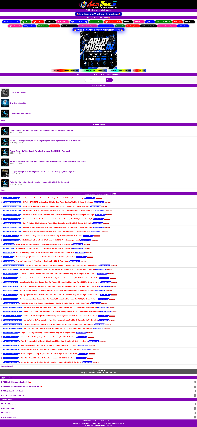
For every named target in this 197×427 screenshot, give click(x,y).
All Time (113, 372)
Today (83, 372)
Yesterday (91, 372)
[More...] (3, 120)
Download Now (90, 198)
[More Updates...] (7, 366)
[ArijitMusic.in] (98, 4)
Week (99, 372)
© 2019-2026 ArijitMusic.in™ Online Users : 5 (98, 421)
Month (105, 372)
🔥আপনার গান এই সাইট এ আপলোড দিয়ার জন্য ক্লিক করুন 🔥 (98, 29)
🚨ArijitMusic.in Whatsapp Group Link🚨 (98, 14)
